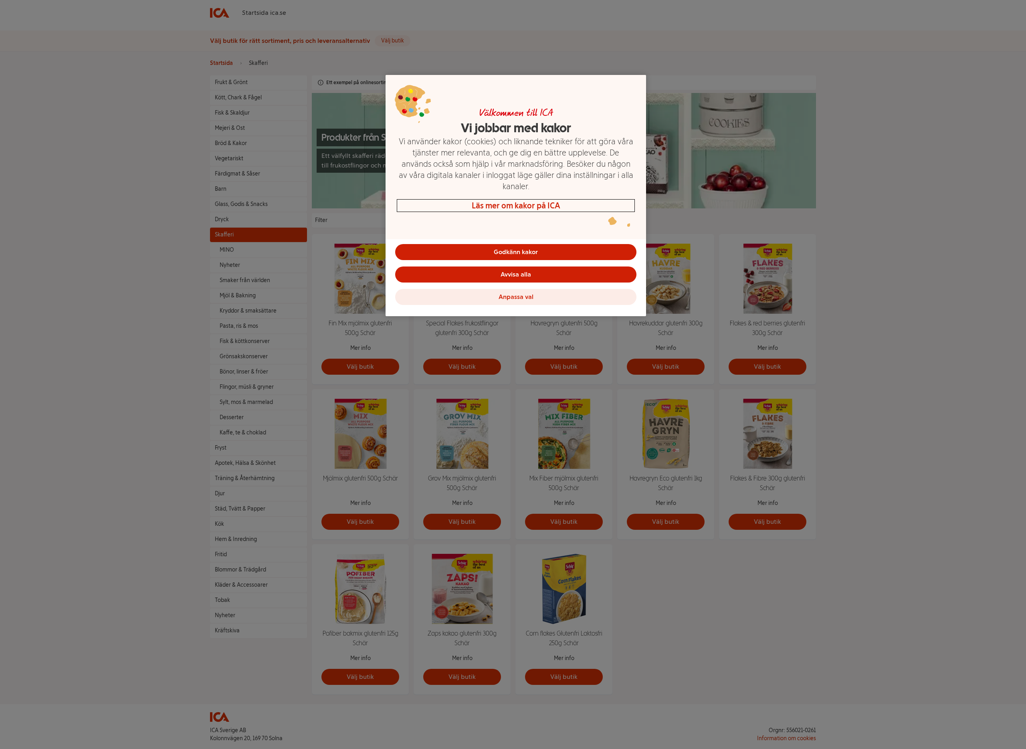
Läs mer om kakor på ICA (516, 205)
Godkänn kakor (516, 252)
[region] (516, 195)
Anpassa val (516, 297)
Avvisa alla (516, 274)
